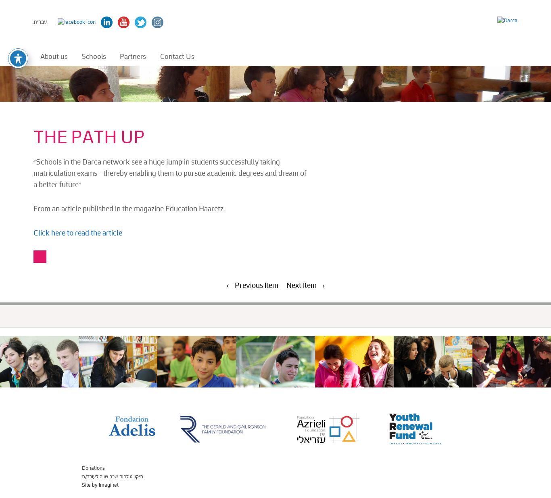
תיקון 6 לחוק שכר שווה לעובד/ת (112, 476)
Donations (93, 468)
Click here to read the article (78, 233)
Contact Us (177, 56)
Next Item (301, 285)
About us (54, 56)
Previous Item (256, 285)
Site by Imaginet (100, 485)
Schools (93, 56)
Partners (133, 56)
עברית (40, 22)
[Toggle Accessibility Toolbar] (18, 58)
